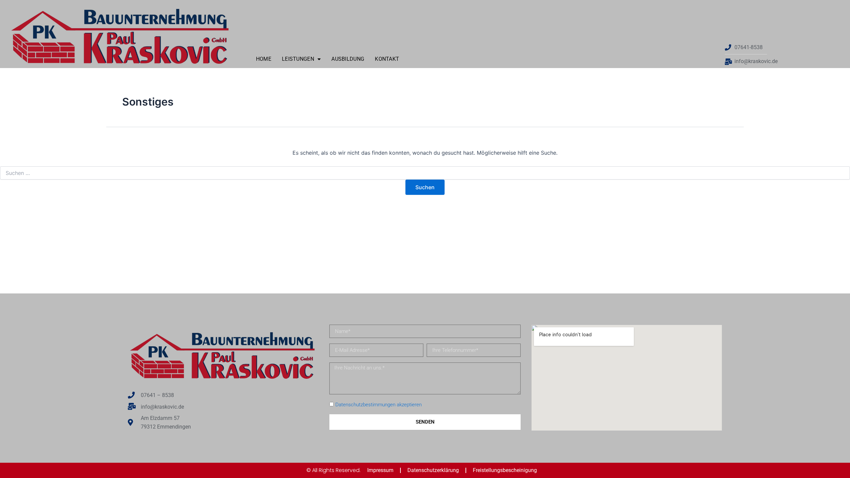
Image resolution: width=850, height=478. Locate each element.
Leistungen (298, 59)
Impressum (380, 470)
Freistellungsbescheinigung (505, 470)
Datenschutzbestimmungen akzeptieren (378, 405)
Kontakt (387, 59)
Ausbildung (347, 59)
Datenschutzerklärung (433, 470)
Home (263, 59)
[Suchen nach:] (425, 173)
